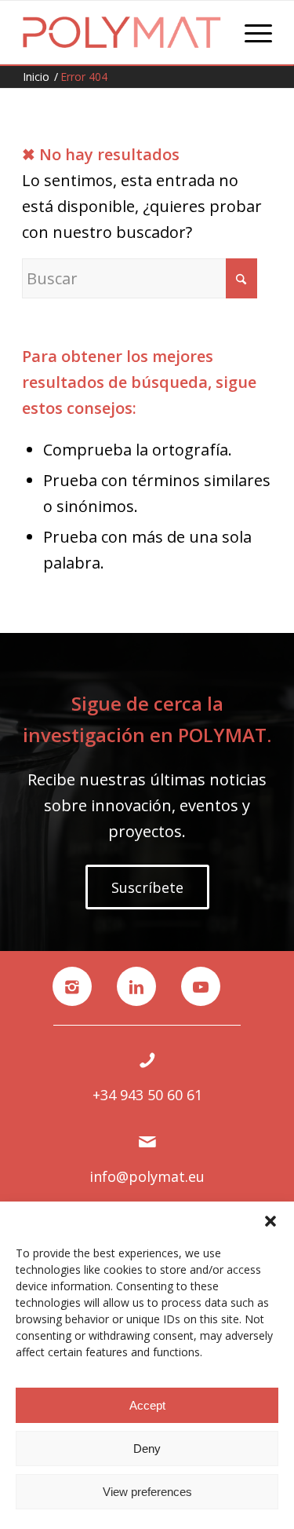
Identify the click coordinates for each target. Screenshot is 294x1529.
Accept (147, 1405)
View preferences (147, 1491)
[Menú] (250, 32)
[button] (270, 1221)
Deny (147, 1448)
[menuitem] (250, 32)
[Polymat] (122, 32)
